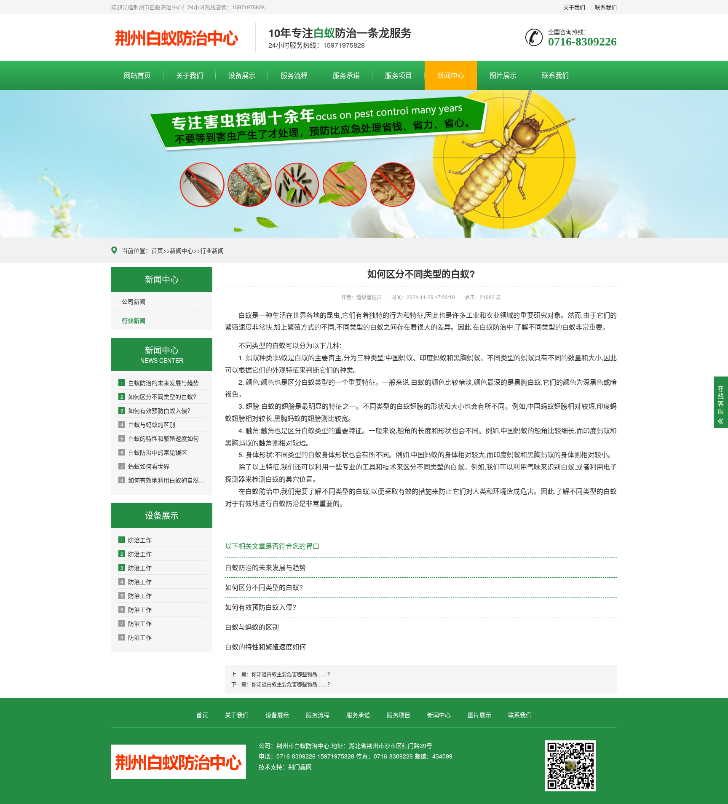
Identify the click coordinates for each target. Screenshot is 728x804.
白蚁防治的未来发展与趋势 (159, 382)
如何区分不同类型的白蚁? (158, 396)
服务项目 (398, 75)
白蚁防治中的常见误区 (153, 452)
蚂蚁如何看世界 (144, 466)
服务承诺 (346, 75)
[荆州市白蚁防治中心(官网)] (177, 37)
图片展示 (503, 75)
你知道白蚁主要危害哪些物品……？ (292, 674)
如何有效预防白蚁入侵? (155, 410)
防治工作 (136, 540)
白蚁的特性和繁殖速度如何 (159, 438)
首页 (157, 250)
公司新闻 (133, 301)
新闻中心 (450, 75)
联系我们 (606, 7)
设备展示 (241, 75)
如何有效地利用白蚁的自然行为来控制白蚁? (163, 480)
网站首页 (137, 75)
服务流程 (294, 75)
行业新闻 (212, 250)
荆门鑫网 (300, 766)
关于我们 (574, 7)
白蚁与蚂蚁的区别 (147, 424)
